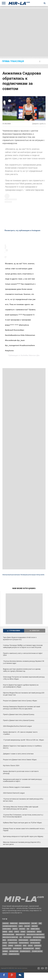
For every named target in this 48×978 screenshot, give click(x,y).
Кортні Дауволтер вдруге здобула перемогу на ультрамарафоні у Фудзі (20, 686)
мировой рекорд (14, 951)
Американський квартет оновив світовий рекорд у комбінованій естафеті (22, 780)
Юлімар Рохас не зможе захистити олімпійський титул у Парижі (23, 830)
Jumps (20, 926)
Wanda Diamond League (8, 934)
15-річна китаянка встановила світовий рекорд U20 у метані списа (23, 800)
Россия (5, 942)
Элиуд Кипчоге (7, 948)
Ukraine (39, 931)
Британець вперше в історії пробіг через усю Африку (23, 836)
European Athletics (24, 923)
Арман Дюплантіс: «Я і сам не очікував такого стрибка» (20, 733)
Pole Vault (22, 928)
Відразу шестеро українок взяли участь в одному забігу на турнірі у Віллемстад (21, 670)
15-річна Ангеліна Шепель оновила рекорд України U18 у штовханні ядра (23, 662)
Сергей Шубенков (35, 942)
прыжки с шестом (37, 951)
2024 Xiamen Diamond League (14, 793)
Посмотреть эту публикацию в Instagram (22, 230)
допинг (38, 948)
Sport (10, 931)
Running (5, 931)
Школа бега (38, 945)
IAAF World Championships (10, 926)
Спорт (4, 945)
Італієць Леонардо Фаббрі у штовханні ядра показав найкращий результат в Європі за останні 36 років (23, 646)
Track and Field (31, 931)
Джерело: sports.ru (39, 124)
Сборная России (13, 942)
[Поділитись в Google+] (12, 975)
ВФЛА (4, 940)
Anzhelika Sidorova (28, 355)
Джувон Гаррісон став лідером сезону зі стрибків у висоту (22, 747)
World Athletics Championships (35, 934)
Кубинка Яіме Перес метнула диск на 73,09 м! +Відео (22, 823)
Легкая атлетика (12, 940)
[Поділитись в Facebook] (4, 975)
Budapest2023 (13, 923)
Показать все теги (14, 954)
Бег (21, 937)
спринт (5, 954)
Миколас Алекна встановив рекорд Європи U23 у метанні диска (21, 843)
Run (28, 928)
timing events (40, 574)
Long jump (27, 926)
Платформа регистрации (28, 574)
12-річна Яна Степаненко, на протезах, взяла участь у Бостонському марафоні (23, 816)
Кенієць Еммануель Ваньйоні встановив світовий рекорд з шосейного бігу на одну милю (21, 708)
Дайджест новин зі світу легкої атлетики (18, 754)
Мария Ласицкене (23, 940)
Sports (17, 931)
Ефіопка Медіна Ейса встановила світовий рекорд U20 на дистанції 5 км (23, 694)
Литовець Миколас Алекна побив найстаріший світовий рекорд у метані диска (20, 808)
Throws (23, 931)
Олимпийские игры (35, 940)
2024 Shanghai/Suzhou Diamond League (17, 726)
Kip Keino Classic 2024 (11, 765)
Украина (10, 945)
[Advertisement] (24, 33)
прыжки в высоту (25, 951)
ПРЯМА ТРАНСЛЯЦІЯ (13, 61)
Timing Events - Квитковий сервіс (11, 970)
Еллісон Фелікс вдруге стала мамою (16, 787)
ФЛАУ (24, 945)
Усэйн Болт (18, 945)
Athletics (5, 923)
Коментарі (36, 630)
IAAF (40, 923)
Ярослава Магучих (28, 948)
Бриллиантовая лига (38, 937)
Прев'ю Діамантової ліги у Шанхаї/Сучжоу (18, 714)
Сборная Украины (23, 942)
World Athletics (20, 934)
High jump (34, 923)
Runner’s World (35, 928)
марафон (5, 951)
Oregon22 (15, 928)
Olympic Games (6, 928)
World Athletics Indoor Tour (10, 937)
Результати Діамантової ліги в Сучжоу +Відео (20, 701)
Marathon (34, 926)
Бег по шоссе (27, 937)
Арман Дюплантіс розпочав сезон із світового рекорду (21, 772)
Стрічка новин (14, 630)
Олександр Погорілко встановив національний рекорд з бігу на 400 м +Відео (23, 678)
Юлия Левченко (17, 948)
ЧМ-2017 (30, 945)
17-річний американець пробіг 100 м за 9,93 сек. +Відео (23, 740)
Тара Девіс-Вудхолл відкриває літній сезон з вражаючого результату (20, 638)
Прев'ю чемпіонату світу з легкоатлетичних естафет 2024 (23, 654)
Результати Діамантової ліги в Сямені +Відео (20, 760)
